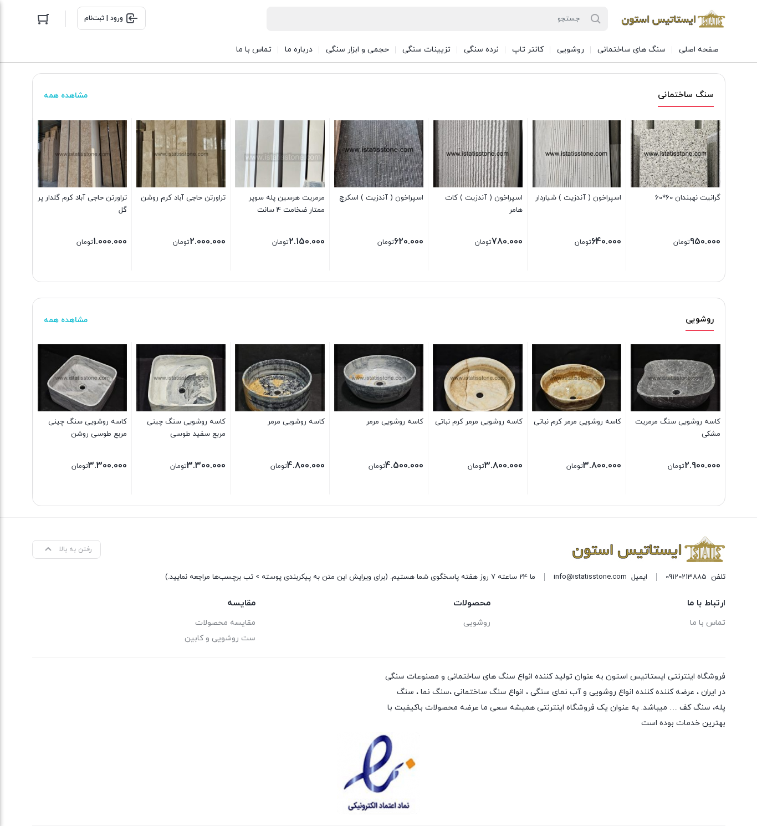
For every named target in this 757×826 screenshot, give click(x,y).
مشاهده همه (66, 95)
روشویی (476, 623)
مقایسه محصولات (225, 623)
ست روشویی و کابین (220, 638)
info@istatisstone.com (590, 577)
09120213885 (686, 577)
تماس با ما (707, 623)
